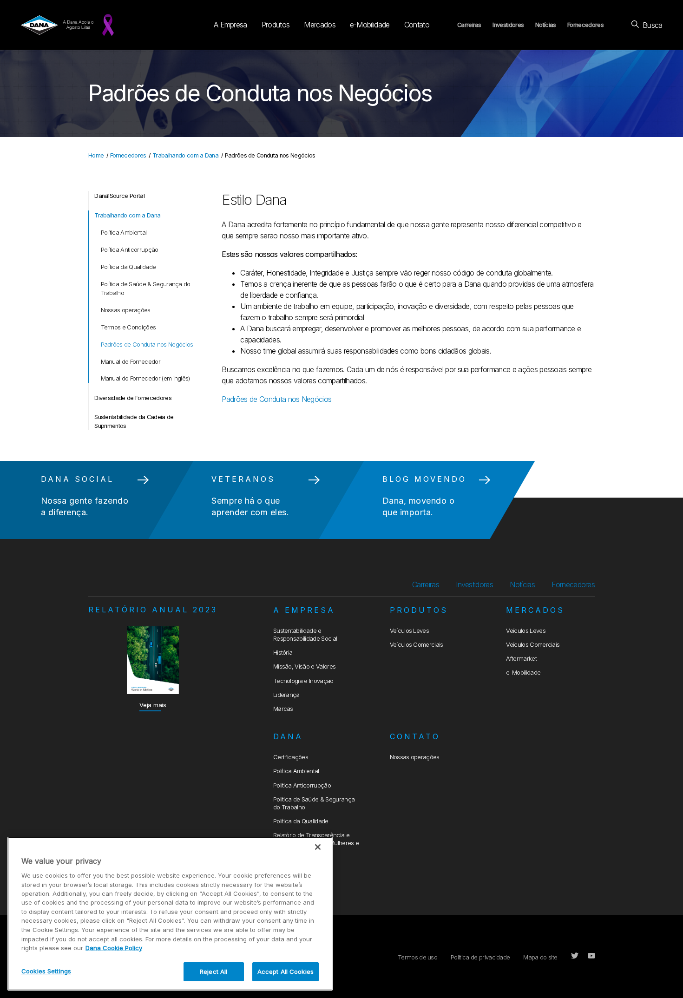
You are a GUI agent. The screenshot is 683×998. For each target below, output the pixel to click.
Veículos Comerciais (416, 644)
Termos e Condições (128, 327)
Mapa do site (540, 957)
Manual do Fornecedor (130, 361)
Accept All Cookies (285, 971)
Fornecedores (585, 24)
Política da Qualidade (128, 266)
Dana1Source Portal (119, 195)
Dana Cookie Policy (113, 948)
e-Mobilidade (370, 24)
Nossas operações (126, 310)
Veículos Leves (409, 630)
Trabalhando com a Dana (185, 155)
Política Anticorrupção (129, 249)
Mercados (319, 24)
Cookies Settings (46, 970)
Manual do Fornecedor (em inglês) (145, 378)
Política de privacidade (480, 957)
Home (96, 155)
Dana (288, 736)
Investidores (508, 24)
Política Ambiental (124, 232)
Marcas (283, 708)
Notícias (545, 24)
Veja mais (152, 705)
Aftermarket (521, 658)
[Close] (318, 847)
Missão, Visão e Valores (304, 666)
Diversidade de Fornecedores (132, 397)
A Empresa (230, 24)
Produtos (276, 24)
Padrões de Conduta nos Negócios (147, 344)
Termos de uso (417, 957)
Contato (416, 24)
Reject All (213, 971)
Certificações (290, 757)
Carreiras (469, 24)
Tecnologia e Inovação (303, 680)
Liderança (286, 694)
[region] (170, 914)
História (283, 652)
